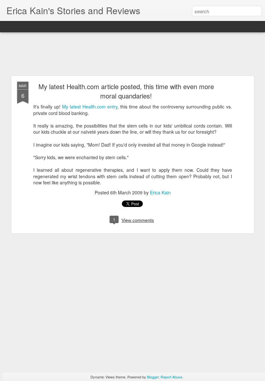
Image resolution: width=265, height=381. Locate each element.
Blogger (153, 376)
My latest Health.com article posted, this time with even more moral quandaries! (126, 91)
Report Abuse (171, 376)
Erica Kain (160, 192)
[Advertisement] (132, 54)
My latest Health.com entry (89, 106)
